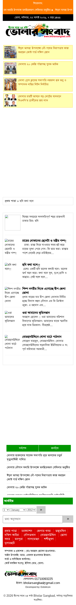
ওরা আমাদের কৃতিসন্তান (36, 313)
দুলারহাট (10, 543)
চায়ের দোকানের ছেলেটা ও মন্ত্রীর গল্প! (44, 241)
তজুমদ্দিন (60, 531)
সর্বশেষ (22, 448)
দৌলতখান (30, 535)
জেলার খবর (44, 531)
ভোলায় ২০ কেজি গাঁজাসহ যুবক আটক (27, 487)
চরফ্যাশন (27, 531)
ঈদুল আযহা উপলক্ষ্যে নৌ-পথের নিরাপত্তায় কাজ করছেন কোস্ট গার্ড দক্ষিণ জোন (36, 477)
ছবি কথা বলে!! (31, 265)
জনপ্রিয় (54, 448)
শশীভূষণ (49, 539)
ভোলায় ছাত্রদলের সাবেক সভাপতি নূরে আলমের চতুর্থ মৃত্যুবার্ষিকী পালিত (34, 457)
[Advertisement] (38, 151)
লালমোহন (33, 539)
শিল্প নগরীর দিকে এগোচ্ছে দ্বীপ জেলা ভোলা (43, 291)
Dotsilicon (46, 587)
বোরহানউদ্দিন (48, 535)
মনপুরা (19, 539)
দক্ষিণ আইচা (12, 535)
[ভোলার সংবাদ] (38, 30)
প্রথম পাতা (10, 201)
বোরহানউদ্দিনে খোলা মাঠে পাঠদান (41, 337)
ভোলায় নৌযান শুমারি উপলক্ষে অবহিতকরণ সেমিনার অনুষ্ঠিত (38, 467)
